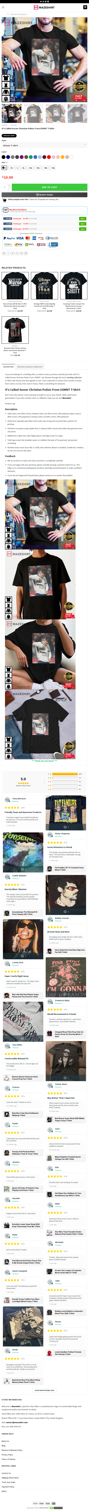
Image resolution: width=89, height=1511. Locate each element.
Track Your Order (8, 1482)
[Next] (83, 59)
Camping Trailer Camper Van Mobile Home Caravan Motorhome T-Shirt (74, 306)
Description (8, 367)
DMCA (4, 1491)
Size (4, 162)
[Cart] (85, 7)
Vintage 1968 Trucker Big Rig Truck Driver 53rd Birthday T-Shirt (44, 306)
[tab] (8, 367)
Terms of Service (8, 1459)
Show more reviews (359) (44, 1390)
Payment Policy (8, 1486)
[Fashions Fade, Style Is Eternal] (44, 7)
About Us (5, 1441)
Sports (4, 125)
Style (4, 140)
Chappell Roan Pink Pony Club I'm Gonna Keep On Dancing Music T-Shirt (69, 1034)
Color (4, 152)
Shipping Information (10, 1477)
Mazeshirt (67, 398)
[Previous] (6, 59)
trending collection (74, 377)
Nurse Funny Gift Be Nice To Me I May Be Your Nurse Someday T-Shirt (15, 306)
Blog (3, 1445)
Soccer (14, 125)
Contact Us (6, 1473)
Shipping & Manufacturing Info (29, 367)
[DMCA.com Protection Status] (56, 1508)
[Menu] (3, 7)
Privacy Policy (7, 1454)
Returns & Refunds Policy (12, 1450)
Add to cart (49, 187)
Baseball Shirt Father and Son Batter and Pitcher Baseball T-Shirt (15, 350)
